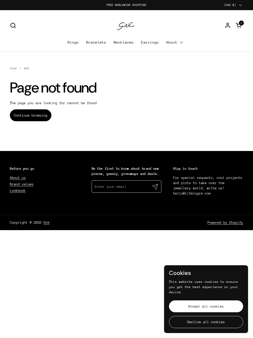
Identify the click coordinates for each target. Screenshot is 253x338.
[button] (13, 25)
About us (18, 178)
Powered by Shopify (225, 222)
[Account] (228, 25)
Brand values (22, 184)
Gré (46, 222)
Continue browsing (30, 115)
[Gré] (126, 25)
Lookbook (18, 191)
